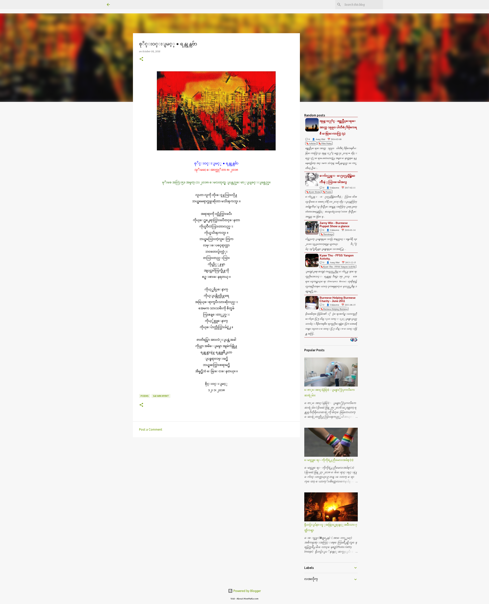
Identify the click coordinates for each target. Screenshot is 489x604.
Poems (145, 396)
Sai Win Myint (161, 396)
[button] (141, 59)
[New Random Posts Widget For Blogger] (354, 339)
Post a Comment (150, 429)
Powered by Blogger (247, 591)
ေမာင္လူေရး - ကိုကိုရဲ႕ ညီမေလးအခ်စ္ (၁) (328, 459)
